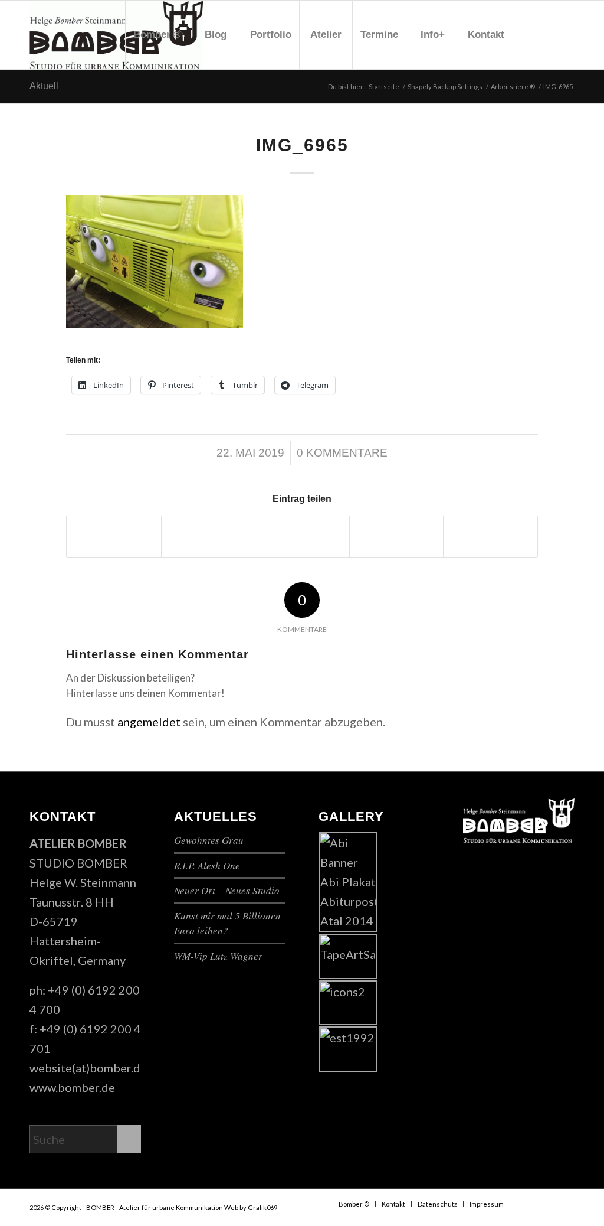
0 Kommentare (342, 452)
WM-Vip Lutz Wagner (218, 956)
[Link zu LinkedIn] (566, 34)
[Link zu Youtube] (548, 34)
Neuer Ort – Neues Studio (227, 890)
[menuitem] (157, 35)
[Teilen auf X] (208, 536)
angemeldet (148, 722)
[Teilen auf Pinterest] (397, 536)
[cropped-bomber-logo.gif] (116, 35)
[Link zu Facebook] (530, 34)
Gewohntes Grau (209, 840)
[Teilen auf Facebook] (114, 536)
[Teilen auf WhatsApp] (302, 536)
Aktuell (43, 86)
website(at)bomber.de (88, 1068)
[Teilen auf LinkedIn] (490, 536)
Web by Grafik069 (250, 1207)
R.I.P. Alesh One (207, 865)
